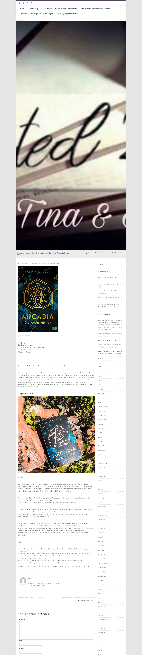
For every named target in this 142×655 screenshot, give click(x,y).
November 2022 (102, 567)
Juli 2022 (100, 585)
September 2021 (102, 628)
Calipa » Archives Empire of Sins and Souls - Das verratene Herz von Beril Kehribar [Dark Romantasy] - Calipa (110, 322)
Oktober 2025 (101, 415)
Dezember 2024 (102, 459)
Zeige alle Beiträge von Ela (36, 585)
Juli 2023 (100, 532)
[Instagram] (19, 3)
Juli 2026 (100, 376)
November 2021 (102, 619)
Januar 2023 (101, 559)
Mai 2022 (100, 593)
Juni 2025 (100, 433)
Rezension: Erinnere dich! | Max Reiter (30, 598)
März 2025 (101, 446)
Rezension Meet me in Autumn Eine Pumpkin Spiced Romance (110, 356)
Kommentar (23, 619)
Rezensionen (46, 9)
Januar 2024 (101, 506)
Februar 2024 (101, 502)
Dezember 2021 (102, 615)
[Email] (23, 3)
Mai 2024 (100, 489)
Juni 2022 (100, 589)
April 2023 (101, 545)
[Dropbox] (31, 3)
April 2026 (101, 389)
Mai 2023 (100, 541)
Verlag (20, 394)
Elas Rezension (37, 263)
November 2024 (102, 463)
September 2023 (102, 524)
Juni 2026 (100, 380)
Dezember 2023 (102, 511)
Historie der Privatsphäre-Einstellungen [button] (36, 14)
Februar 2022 (101, 606)
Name (21, 640)
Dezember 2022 (102, 563)
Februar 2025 (101, 450)
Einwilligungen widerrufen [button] (67, 14)
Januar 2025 (101, 454)
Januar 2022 (101, 611)
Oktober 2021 (101, 624)
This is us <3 (33, 9)
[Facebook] (27, 3)
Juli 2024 (100, 480)
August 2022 (101, 580)
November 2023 (102, 515)
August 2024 (101, 476)
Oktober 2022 (101, 572)
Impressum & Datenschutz (66, 9)
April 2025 (101, 441)
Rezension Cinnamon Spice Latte (107, 277)
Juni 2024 (100, 485)
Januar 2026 (101, 402)
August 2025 (101, 424)
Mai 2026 (100, 385)
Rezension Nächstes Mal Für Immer (108, 284)
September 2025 (102, 419)
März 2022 (101, 602)
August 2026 (101, 372)
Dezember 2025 (102, 406)
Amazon (25, 394)
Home (22, 9)
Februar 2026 (102, 398)
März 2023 (101, 550)
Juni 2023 (100, 537)
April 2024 (101, 493)
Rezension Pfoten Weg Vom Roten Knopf (109, 291)
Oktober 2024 (101, 467)
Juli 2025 (100, 428)
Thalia (31, 394)
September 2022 (102, 576)
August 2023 (101, 528)
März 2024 (101, 498)
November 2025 (102, 411)
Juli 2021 (100, 637)
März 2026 (101, 393)
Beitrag (100, 650)
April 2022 (101, 598)
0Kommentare (55, 263)
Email (21, 648)
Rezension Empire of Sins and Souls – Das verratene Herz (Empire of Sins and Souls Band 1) (110, 327)
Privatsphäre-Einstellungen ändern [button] (95, 9)
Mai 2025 (100, 437)
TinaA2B (100, 333)
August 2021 (101, 632)
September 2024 (102, 472)
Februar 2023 (101, 554)
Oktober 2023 (101, 519)
